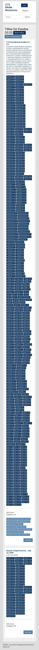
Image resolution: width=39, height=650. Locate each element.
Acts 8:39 (9, 494)
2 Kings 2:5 (10, 286)
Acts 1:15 (9, 447)
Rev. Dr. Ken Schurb (24, 50)
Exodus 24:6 (27, 176)
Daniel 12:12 (27, 423)
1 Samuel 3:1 (10, 250)
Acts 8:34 (16, 489)
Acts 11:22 (25, 496)
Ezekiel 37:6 (27, 402)
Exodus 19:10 (11, 566)
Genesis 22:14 (11, 111)
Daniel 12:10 (10, 423)
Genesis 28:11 (11, 113)
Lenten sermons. (11, 529)
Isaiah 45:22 (18, 331)
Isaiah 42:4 (10, 328)
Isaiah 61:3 (26, 347)
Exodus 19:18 (11, 576)
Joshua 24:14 (20, 242)
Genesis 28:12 (21, 113)
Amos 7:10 (10, 433)
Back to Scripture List (13, 36)
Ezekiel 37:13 (20, 410)
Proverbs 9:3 (18, 307)
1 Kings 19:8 (19, 281)
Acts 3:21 (16, 462)
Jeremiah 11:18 (11, 365)
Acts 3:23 (9, 465)
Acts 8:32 (23, 486)
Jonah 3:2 (17, 439)
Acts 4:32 (9, 481)
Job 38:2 (27, 297)
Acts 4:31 (23, 478)
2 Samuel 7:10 (20, 273)
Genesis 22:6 (10, 100)
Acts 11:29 (10, 504)
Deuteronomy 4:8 (12, 218)
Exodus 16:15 (20, 142)
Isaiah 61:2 (18, 347)
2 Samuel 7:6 (19, 268)
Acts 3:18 (16, 460)
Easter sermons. (11, 521)
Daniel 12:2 (18, 415)
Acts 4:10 (9, 470)
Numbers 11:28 (11, 202)
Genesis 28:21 (11, 126)
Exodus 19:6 (27, 561)
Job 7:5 (26, 294)
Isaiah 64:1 (19, 357)
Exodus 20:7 (10, 150)
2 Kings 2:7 (26, 286)
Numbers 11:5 (20, 184)
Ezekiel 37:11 (20, 407)
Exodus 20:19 (20, 163)
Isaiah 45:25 (19, 334)
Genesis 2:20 (10, 79)
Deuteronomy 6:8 (23, 229)
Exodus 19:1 (10, 558)
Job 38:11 (17, 305)
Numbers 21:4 (11, 205)
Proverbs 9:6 (18, 310)
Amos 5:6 (18, 426)
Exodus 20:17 (20, 160)
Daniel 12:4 (10, 418)
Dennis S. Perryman (22, 71)
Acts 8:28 (16, 483)
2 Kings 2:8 (10, 289)
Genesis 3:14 (19, 90)
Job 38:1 (20, 297)
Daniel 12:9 (26, 420)
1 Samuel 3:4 (19, 252)
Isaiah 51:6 (26, 342)
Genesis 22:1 (19, 92)
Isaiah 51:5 (18, 342)
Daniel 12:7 (10, 420)
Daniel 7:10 (26, 412)
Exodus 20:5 (19, 147)
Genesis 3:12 (19, 87)
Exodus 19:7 (10, 563)
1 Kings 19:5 (19, 279)
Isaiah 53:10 (10, 344)
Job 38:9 (22, 302)
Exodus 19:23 (20, 582)
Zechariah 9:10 (20, 444)
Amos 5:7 (25, 426)
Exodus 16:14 (11, 142)
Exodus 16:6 (19, 132)
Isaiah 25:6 (27, 310)
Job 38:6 (28, 300)
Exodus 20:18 (11, 163)
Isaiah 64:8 (26, 363)
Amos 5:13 (10, 431)
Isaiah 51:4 (10, 342)
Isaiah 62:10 (26, 352)
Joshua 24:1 (23, 239)
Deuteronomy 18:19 (25, 237)
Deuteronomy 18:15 (23, 231)
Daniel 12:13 (10, 426)
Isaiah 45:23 (27, 331)
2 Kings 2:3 (18, 284)
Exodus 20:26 (11, 174)
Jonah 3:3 (24, 439)
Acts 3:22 (23, 462)
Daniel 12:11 (19, 423)
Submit (27, 17)
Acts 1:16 (16, 447)
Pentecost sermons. (12, 534)
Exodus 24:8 (19, 179)
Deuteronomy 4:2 (23, 213)
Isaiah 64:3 (10, 360)
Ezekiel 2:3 (18, 394)
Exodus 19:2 (19, 558)
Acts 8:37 (16, 491)
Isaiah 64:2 (27, 357)
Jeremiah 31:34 (21, 384)
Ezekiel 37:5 (18, 402)
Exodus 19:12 (11, 568)
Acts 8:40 (16, 494)
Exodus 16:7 (27, 132)
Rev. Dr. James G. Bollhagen (14, 63)
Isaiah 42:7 (10, 331)
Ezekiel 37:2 (18, 399)
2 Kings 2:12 (19, 292)
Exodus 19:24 (11, 584)
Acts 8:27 (9, 483)
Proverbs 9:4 (27, 307)
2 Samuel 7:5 (10, 268)
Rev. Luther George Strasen (23, 52)
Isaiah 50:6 (18, 336)
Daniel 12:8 (18, 420)
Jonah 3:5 (17, 441)
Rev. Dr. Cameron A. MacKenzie (19, 55)
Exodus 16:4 (27, 129)
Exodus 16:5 (10, 132)
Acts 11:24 (18, 499)
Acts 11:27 (18, 502)
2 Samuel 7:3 (10, 265)
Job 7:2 (9, 294)
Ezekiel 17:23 (27, 397)
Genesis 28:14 (21, 116)
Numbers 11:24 (11, 197)
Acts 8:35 (23, 489)
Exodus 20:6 (27, 147)
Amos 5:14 (18, 431)
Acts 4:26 (9, 475)
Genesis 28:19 (11, 124)
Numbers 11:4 (11, 184)
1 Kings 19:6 (27, 279)
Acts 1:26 (23, 454)
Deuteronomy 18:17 (25, 234)
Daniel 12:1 (10, 415)
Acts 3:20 (9, 462)
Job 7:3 (15, 294)
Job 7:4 (20, 294)
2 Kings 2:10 (26, 289)
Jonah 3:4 (10, 441)
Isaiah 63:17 (10, 357)
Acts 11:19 (24, 494)
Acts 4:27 (16, 475)
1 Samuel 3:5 (10, 255)
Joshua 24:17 (11, 247)
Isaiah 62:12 (19, 355)
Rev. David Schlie (24, 57)
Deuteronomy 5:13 (12, 221)
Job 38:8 (15, 302)
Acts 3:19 (23, 460)
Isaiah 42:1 (10, 326)
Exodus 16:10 (11, 137)
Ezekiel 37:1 (10, 399)
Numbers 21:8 (11, 210)
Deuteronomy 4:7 (23, 216)
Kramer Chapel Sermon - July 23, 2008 (18, 552)
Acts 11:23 (10, 499)
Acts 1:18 (9, 449)
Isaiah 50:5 (10, 336)
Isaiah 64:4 (18, 360)
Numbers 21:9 (20, 210)
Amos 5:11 (18, 428)
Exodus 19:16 (11, 574)
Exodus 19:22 (11, 582)
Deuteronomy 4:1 (12, 213)
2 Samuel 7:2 (19, 263)
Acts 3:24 (16, 465)
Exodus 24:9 (27, 179)
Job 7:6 (9, 297)
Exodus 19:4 (10, 561)
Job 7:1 (26, 292)
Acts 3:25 (23, 465)
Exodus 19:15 (20, 571)
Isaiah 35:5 (18, 315)
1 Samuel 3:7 (10, 258)
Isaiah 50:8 (10, 339)
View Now (28, 540)
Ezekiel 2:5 (10, 397)
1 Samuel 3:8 (19, 258)
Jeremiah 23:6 (11, 376)
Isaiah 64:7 (18, 363)
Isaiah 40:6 (10, 323)
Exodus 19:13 (20, 568)
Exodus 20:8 (19, 150)
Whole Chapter (19, 33)
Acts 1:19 (16, 449)
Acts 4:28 (23, 475)
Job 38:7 (9, 302)
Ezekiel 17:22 (18, 397)
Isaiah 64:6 (10, 363)
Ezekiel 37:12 (10, 410)
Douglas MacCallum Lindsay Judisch (20, 61)
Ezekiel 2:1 (22, 391)
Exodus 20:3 (27, 145)
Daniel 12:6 (26, 418)
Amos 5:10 (10, 428)
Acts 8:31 (16, 486)
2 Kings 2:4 (26, 284)
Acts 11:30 (18, 504)
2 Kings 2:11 (10, 292)
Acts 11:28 (25, 502)
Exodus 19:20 (11, 579)
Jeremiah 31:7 (21, 376)
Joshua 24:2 (10, 242)
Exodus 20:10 (11, 153)
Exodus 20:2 (19, 145)
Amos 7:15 (26, 436)
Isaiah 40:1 (18, 318)
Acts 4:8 (16, 468)
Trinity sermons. (24, 534)
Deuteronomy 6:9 (12, 231)
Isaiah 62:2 (10, 352)
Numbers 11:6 (11, 187)
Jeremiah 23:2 (11, 370)
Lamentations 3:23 (12, 391)
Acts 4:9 (22, 468)
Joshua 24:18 (20, 247)
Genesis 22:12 (11, 108)
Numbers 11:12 (21, 189)
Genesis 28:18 (21, 121)
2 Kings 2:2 (10, 284)
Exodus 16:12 (11, 139)
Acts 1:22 (16, 452)
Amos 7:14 (18, 436)
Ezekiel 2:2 (10, 394)
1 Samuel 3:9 (10, 260)
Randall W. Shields (13, 46)
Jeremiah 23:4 (11, 373)
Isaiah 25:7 (10, 313)
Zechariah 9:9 (11, 444)
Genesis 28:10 (21, 111)
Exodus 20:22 (11, 168)
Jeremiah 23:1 (21, 368)
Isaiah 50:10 (26, 339)
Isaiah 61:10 (10, 349)
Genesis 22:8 (10, 103)
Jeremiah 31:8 (11, 378)
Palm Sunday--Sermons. (25, 529)
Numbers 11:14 (21, 192)
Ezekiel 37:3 (27, 399)
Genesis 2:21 (19, 79)
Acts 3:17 (9, 460)
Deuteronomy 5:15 (12, 223)
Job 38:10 (10, 305)
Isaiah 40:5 (26, 321)
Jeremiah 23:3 (21, 370)
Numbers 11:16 (21, 195)
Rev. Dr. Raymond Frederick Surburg (16, 54)
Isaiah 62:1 (27, 349)
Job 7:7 (15, 297)
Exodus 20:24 (11, 171)
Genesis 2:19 (19, 76)
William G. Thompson (17, 64)
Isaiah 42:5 (18, 328)
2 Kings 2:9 (18, 289)
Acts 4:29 (9, 478)
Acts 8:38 (23, 491)
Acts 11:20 (10, 496)
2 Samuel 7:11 (11, 276)
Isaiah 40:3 (10, 321)
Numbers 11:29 (21, 202)
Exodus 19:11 (20, 566)
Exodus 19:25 (20, 584)
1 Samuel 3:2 (19, 250)
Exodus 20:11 (20, 153)
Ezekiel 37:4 (10, 402)
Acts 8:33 (9, 489)
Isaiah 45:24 (10, 334)
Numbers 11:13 (11, 192)
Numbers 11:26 (11, 200)
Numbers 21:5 (20, 205)
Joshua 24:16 (20, 244)
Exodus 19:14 (11, 571)
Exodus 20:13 (20, 155)
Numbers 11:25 (21, 197)
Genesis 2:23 (19, 82)
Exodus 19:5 (19, 561)
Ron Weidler (15, 57)
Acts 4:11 (16, 470)
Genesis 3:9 (19, 84)
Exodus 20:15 (20, 158)
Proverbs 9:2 (10, 307)
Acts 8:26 (23, 481)
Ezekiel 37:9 (27, 405)
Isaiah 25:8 (18, 313)
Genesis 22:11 (21, 105)
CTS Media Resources (11, 7)
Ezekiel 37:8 (18, 405)
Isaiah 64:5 (26, 360)
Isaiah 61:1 (10, 347)
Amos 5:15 (26, 431)
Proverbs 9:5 (10, 310)
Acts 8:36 (9, 491)
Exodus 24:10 (11, 181)
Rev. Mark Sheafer (13, 555)
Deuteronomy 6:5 (12, 226)
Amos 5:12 (26, 428)
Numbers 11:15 (11, 195)
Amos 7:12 (26, 433)
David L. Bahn (28, 64)
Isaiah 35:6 (26, 315)
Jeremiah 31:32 (21, 381)
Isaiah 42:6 (26, 328)
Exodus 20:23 (20, 168)
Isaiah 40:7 (18, 323)
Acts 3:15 (23, 457)
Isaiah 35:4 (10, 315)
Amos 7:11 (18, 433)
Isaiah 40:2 (26, 318)
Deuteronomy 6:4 (24, 223)
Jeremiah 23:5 (21, 373)
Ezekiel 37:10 (10, 407)
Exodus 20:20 (11, 166)
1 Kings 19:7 (10, 281)
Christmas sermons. (24, 519)
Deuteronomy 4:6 (12, 216)
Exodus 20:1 (10, 145)
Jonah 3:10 (25, 441)
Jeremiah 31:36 (21, 386)
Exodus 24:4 (10, 176)
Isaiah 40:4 (18, 321)
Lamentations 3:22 (22, 389)
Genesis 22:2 (10, 95)
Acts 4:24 (16, 473)
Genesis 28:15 (11, 118)
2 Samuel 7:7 (10, 271)
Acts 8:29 (23, 483)
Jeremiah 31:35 (11, 386)
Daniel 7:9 (19, 412)
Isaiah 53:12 (27, 344)
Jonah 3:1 (10, 439)
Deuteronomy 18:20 (12, 239)
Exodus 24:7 (10, 179)
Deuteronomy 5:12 (23, 218)
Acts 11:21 (18, 496)
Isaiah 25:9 (26, 313)
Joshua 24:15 (11, 244)
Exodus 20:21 (20, 166)
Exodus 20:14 (11, 158)
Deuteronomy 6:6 (23, 226)
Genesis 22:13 (21, 108)
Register (25, 10)
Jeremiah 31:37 (11, 389)
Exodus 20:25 (20, 171)
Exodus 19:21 (20, 579)
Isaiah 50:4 (27, 334)
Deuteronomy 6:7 (12, 229)
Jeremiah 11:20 (11, 368)
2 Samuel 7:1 (10, 263)
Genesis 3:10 (28, 84)
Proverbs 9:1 (24, 305)
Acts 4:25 (23, 473)
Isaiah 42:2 (18, 326)
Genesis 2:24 (10, 84)
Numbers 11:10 (20, 187)
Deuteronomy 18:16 (12, 234)
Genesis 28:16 (21, 118)
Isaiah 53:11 (19, 344)
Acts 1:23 (23, 452)
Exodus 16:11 (20, 137)
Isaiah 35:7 (10, 318)
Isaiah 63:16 (27, 355)
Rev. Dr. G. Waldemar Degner (24, 68)
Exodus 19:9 (27, 563)
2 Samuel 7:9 (10, 273)
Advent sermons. (12, 519)
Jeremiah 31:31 (11, 381)
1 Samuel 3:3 (10, 252)
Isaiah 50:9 (18, 339)
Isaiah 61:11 (19, 349)
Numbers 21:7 (20, 208)
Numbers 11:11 (11, 189)
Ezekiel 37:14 (10, 412)
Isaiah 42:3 (26, 326)
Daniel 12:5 (18, 418)
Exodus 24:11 (20, 181)
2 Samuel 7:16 (21, 276)
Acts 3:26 (9, 468)
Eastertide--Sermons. (24, 521)
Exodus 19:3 (27, 558)
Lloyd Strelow (13, 71)
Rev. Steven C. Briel (11, 66)
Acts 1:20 (23, 449)
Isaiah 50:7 (26, 336)
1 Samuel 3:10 (20, 260)
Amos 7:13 (10, 436)
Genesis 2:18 (10, 76)
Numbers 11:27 (21, 200)
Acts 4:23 (9, 473)
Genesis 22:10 (11, 105)
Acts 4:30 (16, 478)
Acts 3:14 (16, 457)
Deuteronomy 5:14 (24, 221)
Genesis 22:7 (19, 100)
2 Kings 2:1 (27, 281)
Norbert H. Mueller (22, 66)
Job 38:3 (9, 300)
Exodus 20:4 (10, 147)
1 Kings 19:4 (10, 279)
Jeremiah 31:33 (11, 384)
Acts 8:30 (9, 486)
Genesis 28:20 (21, 124)
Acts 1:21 (9, 452)
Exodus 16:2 (10, 129)
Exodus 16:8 (10, 134)
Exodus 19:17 (20, 574)
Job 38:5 (22, 300)
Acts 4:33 (16, 481)
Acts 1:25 (16, 454)
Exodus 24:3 (19, 174)
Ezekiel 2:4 (25, 394)
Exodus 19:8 (19, 563)
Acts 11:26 (10, 502)
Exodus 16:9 (19, 134)
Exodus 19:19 (20, 576)
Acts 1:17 (23, 447)
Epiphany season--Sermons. (15, 524)
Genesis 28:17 (11, 121)
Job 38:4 (15, 300)
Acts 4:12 (23, 470)
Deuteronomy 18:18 (12, 237)
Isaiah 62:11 (10, 355)
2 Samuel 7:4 (19, 265)
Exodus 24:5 (19, 176)
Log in (24, 5)
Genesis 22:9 (19, 103)
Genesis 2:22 (10, 82)
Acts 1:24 (9, 454)
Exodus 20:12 (11, 155)
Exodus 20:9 (27, 150)
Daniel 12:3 (26, 415)
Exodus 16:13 (20, 139)
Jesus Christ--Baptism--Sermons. (16, 527)
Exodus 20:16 (11, 160)
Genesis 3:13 (10, 90)
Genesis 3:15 (10, 92)
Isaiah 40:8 (26, 323)
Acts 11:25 (25, 499)
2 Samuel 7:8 (19, 271)
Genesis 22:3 (19, 95)
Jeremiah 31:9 (21, 378)
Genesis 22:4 (10, 97)
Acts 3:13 (9, 457)
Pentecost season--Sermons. (15, 532)
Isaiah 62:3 (18, 352)
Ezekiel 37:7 (10, 405)
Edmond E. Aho (21, 48)
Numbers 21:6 (11, 208)
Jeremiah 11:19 (21, 365)
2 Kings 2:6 (18, 286)
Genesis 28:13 (11, 116)
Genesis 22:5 (19, 97)
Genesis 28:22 (21, 126)
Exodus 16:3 (19, 129)
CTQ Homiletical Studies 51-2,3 (18, 43)
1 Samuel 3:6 (19, 255)
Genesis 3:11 (10, 87)
